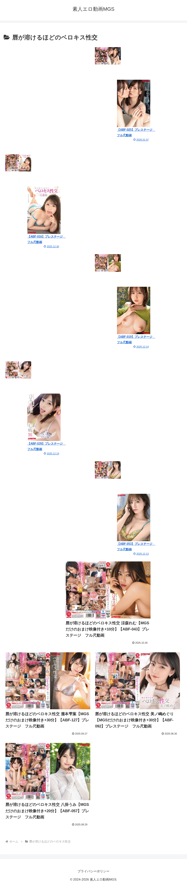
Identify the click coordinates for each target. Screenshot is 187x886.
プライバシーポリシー (93, 871)
